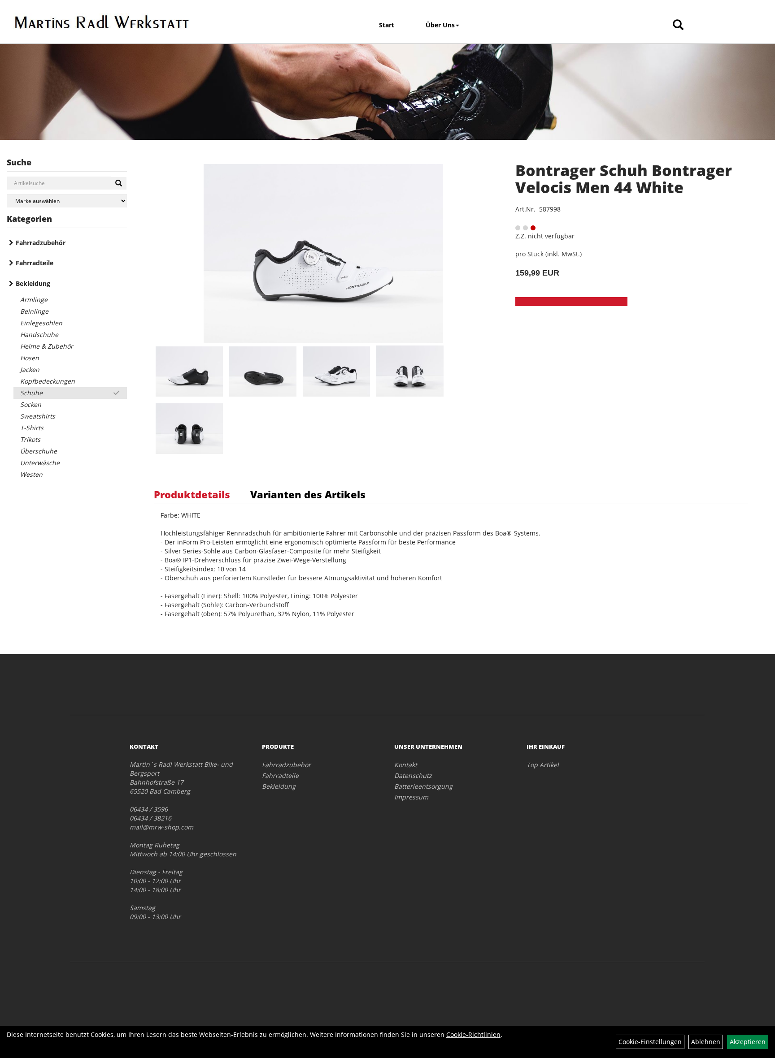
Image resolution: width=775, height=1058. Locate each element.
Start (386, 25)
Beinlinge (34, 311)
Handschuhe (39, 334)
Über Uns (440, 25)
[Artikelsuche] (678, 25)
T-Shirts (32, 427)
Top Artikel (543, 764)
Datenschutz (413, 775)
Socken (30, 404)
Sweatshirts (37, 416)
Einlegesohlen (41, 323)
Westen (31, 474)
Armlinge (34, 299)
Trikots (30, 439)
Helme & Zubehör (46, 346)
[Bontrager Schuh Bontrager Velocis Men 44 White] (323, 253)
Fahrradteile (34, 263)
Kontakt (405, 764)
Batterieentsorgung (423, 786)
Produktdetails (192, 494)
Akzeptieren (748, 1041)
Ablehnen (705, 1041)
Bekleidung (33, 283)
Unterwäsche (40, 462)
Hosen (29, 358)
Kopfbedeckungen (47, 381)
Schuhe (31, 393)
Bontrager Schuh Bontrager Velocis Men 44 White (623, 178)
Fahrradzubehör (40, 242)
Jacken (29, 369)
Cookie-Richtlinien (473, 1034)
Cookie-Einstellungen (650, 1041)
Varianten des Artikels (308, 494)
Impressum (411, 797)
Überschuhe (38, 451)
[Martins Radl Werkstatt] (102, 21)
